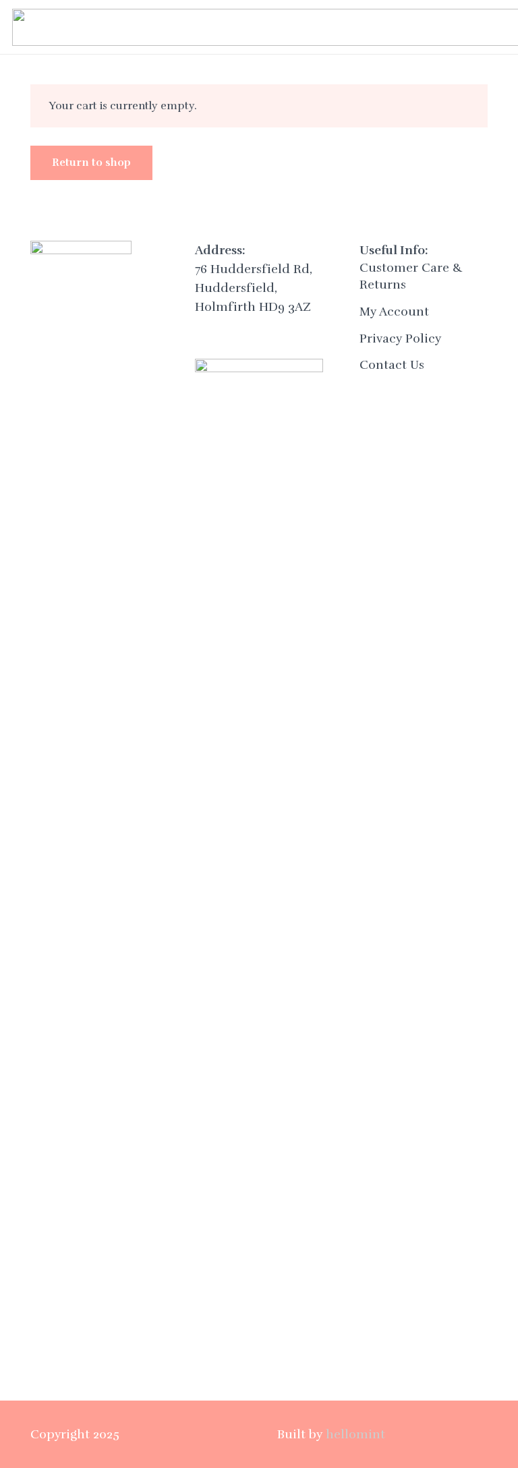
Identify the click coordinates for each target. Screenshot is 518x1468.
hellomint (355, 1434)
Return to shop (91, 162)
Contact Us (391, 364)
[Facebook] (210, 331)
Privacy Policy (400, 338)
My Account (394, 311)
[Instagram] (240, 331)
